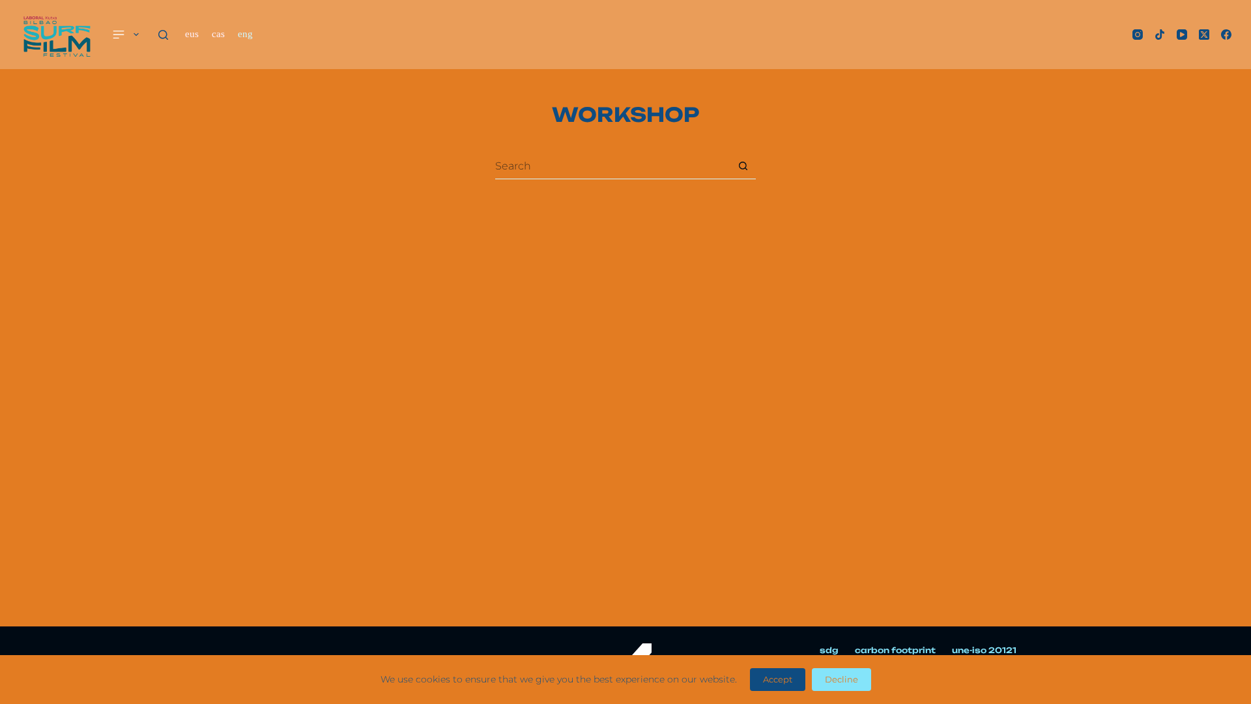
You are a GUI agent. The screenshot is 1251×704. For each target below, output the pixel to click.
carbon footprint (895, 650)
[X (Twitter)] (1204, 34)
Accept (777, 679)
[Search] (163, 35)
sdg (829, 650)
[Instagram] (1137, 34)
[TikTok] (1160, 34)
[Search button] (743, 166)
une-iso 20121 (984, 650)
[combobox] (612, 166)
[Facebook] (1226, 34)
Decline (841, 679)
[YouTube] (1182, 34)
